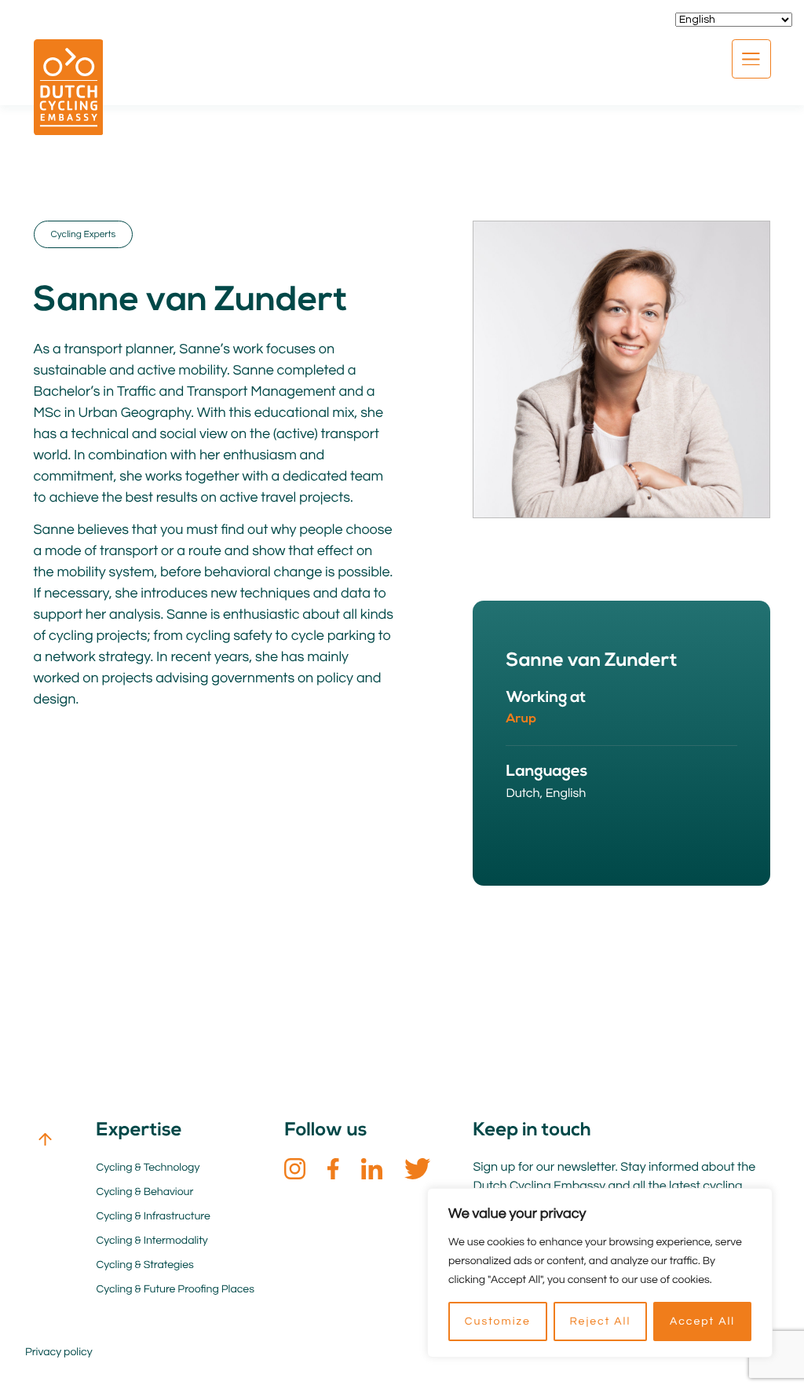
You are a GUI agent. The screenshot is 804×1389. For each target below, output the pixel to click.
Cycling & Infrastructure (153, 1216)
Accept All (702, 1321)
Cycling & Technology (147, 1167)
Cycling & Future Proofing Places (175, 1289)
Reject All (599, 1321)
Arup (521, 719)
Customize (498, 1321)
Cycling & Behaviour (144, 1191)
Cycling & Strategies (144, 1264)
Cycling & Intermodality (151, 1240)
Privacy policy (59, 1352)
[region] (600, 1273)
